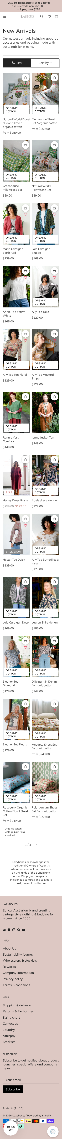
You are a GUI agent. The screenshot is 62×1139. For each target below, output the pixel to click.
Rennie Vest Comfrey (11, 439)
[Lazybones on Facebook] (9, 929)
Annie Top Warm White (14, 313)
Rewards (9, 967)
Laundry (9, 1030)
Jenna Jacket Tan (43, 437)
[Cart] (57, 16)
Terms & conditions (16, 985)
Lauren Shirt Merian (45, 622)
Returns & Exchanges (18, 1011)
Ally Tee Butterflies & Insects (45, 561)
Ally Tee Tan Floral (15, 374)
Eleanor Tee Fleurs (15, 744)
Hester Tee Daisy (14, 559)
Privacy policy (13, 979)
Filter (19, 63)
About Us (9, 948)
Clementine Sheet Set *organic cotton (44, 121)
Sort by (44, 63)
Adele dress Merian (44, 500)
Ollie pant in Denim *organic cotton (44, 683)
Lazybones (18, 1115)
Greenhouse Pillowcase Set (12, 187)
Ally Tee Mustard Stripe (43, 376)
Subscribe (13, 1089)
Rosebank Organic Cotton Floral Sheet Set (15, 811)
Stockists (9, 1042)
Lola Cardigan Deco (16, 622)
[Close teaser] (19, 1120)
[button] (10, 1128)
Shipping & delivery (17, 1005)
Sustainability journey (18, 954)
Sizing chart (11, 1017)
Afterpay (9, 1036)
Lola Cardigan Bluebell (41, 250)
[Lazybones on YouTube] (23, 929)
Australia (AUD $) (13, 1108)
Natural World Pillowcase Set (41, 188)
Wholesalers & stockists (20, 960)
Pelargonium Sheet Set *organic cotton (44, 809)
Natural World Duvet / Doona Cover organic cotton (16, 122)
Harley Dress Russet (16, 500)
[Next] (36, 845)
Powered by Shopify (39, 1115)
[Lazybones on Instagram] (13, 929)
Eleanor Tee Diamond (10, 683)
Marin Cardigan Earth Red (13, 250)
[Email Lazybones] (4, 929)
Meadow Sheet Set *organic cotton (44, 746)
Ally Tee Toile (40, 311)
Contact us (10, 1023)
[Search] (41, 16)
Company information (18, 973)
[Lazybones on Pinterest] (18, 929)
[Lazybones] (27, 16)
